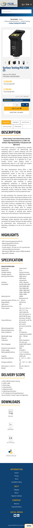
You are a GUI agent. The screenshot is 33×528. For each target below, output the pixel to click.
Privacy (16, 476)
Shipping (16, 490)
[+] (27, 105)
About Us (16, 504)
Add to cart (16, 108)
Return (16, 493)
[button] (5, 63)
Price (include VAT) (9, 92)
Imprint (16, 473)
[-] (23, 105)
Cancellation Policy (16, 482)
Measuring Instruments (12, 21)
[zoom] (16, 58)
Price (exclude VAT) (9, 84)
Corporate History (16, 507)
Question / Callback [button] (16, 112)
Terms (16, 479)
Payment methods (16, 496)
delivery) (26, 96)
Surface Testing (25, 21)
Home (21, 19)
